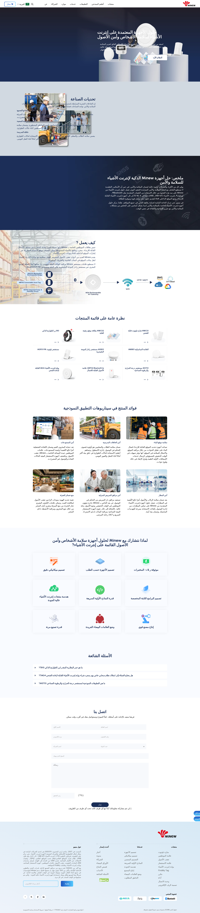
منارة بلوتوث (163, 852)
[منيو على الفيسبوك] (37, 897)
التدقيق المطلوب (131, 878)
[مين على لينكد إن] (43, 897)
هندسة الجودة (130, 867)
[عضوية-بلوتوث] (170, 898)
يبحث (32, 4)
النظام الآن (157, 57)
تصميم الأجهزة (130, 852)
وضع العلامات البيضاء (132, 874)
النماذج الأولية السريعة (133, 863)
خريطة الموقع (49, 910)
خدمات (73, 4)
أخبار (98, 852)
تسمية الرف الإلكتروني (167, 885)
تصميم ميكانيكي (130, 856)
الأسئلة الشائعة (102, 874)
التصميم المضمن (131, 859)
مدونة (98, 856)
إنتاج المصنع (129, 870)
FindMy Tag (163, 870)
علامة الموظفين (164, 856)
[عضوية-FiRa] (140, 898)
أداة (159, 878)
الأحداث (99, 870)
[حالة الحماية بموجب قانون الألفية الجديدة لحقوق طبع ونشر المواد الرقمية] (104, 880)
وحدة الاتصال (163, 881)
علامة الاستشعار (164, 863)
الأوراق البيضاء (102, 863)
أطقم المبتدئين (98, 4)
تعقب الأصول (163, 859)
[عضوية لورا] (155, 898)
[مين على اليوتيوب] (25, 897)
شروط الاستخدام (39, 910)
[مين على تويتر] (31, 897)
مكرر (160, 874)
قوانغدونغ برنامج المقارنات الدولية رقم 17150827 (68, 910)
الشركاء (54, 4)
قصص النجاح (101, 867)
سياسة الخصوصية (28, 910)
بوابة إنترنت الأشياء (166, 867)
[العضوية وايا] (124, 898)
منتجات (111, 4)
